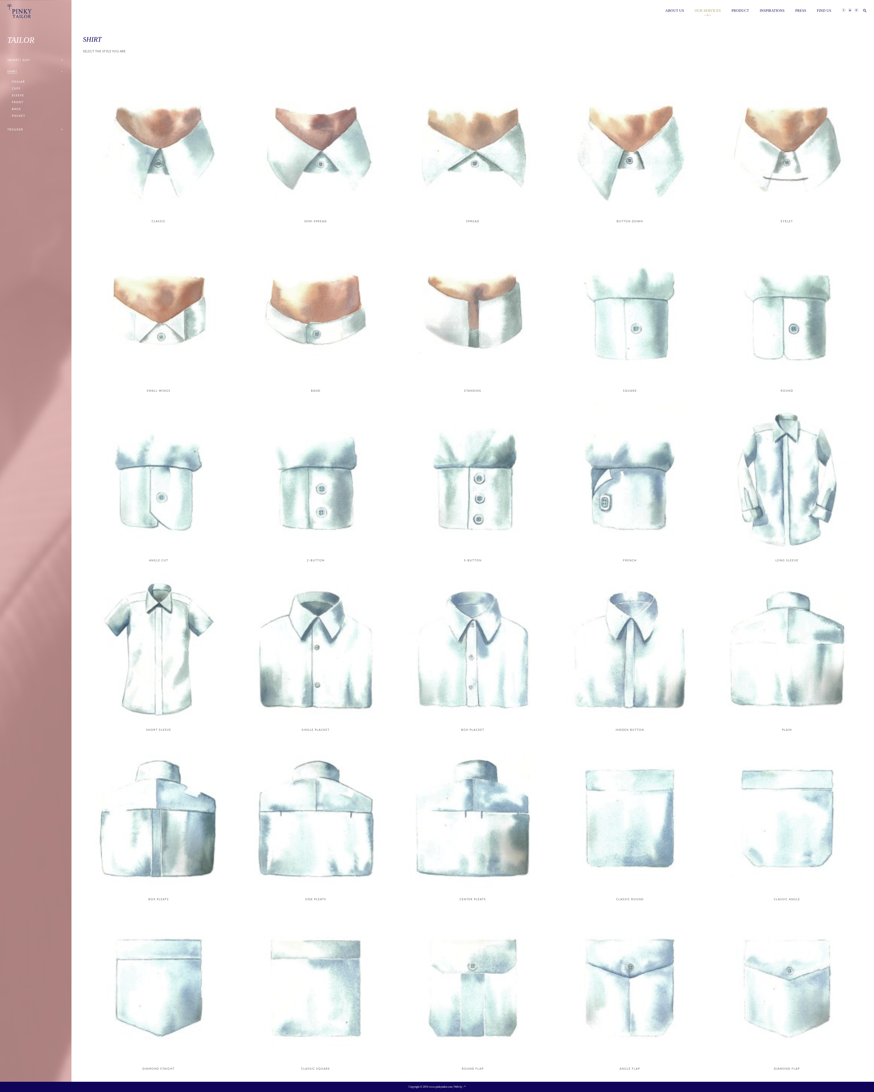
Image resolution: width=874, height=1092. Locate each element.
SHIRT (12, 71)
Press (800, 11)
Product (740, 11)
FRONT (17, 102)
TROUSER (15, 129)
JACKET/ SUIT (18, 60)
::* (464, 1086)
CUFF (16, 88)
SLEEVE (18, 95)
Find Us (824, 11)
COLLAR (18, 82)
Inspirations (772, 11)
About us (674, 11)
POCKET (18, 116)
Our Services (708, 11)
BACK (16, 109)
